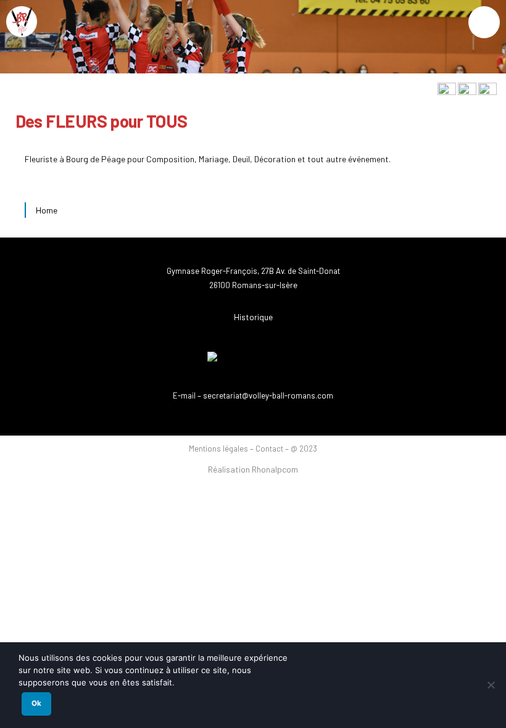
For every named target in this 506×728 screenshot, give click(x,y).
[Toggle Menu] (484, 22)
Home (46, 210)
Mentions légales (219, 448)
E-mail (184, 395)
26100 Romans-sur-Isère (253, 285)
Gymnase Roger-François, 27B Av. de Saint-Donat (253, 271)
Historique (253, 317)
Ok (36, 703)
